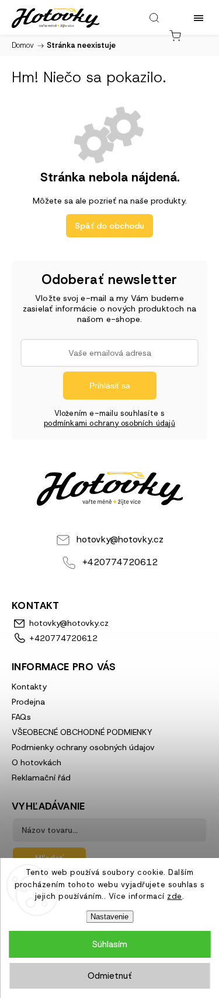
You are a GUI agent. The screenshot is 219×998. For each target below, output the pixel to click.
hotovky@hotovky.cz (120, 539)
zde (174, 896)
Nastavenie (109, 916)
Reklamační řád (41, 777)
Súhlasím (109, 944)
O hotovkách (36, 762)
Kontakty (29, 686)
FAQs (21, 717)
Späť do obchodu (109, 225)
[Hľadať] (154, 17)
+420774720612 (120, 562)
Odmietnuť (109, 976)
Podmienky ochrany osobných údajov (83, 747)
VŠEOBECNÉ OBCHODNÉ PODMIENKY (82, 732)
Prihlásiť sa (109, 385)
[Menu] (198, 17)
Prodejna (28, 701)
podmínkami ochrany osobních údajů (109, 423)
